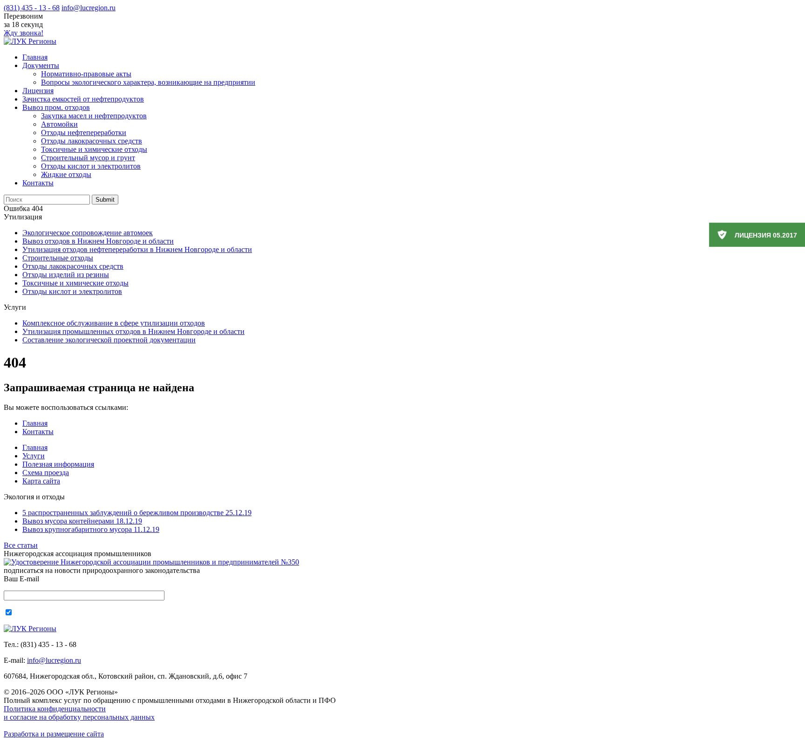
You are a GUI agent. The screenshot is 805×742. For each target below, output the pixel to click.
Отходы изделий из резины (65, 275)
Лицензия (38, 91)
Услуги (33, 456)
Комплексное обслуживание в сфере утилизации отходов (113, 323)
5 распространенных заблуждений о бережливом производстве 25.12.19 (137, 513)
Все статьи (21, 545)
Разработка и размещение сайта (54, 734)
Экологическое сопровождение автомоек (87, 233)
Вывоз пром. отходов (56, 107)
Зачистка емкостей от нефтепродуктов (83, 99)
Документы (40, 65)
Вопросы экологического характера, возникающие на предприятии (148, 82)
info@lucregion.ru (88, 8)
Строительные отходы (57, 258)
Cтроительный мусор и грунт (88, 158)
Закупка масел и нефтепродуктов (94, 116)
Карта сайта (41, 481)
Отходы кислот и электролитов (91, 166)
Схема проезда (45, 473)
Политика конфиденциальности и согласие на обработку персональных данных (79, 713)
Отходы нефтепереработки (83, 132)
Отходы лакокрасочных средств (91, 141)
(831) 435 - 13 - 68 (32, 8)
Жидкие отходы (66, 174)
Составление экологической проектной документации (109, 340)
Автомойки (59, 124)
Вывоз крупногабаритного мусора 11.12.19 (90, 529)
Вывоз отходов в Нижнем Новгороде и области (98, 241)
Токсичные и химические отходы (94, 149)
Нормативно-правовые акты (86, 74)
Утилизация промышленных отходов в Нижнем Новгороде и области (133, 331)
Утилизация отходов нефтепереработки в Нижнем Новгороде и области (137, 249)
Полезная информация (58, 464)
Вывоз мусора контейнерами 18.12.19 (82, 521)
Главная (35, 57)
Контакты (38, 183)
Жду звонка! (23, 33)
